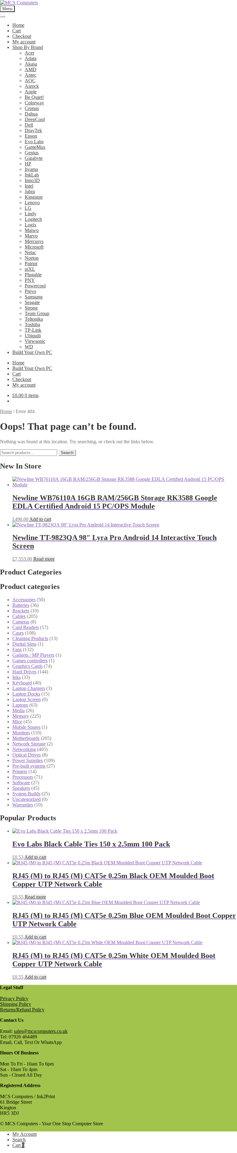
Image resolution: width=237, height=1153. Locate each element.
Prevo (30, 291)
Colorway (34, 102)
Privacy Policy (14, 998)
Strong (31, 308)
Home (18, 25)
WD (29, 346)
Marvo (31, 235)
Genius (32, 152)
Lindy (30, 213)
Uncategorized (26, 799)
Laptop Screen (26, 699)
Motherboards (26, 738)
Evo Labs (34, 141)
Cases (18, 632)
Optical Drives (26, 754)
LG (28, 208)
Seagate (32, 302)
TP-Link (33, 330)
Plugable (33, 274)
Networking (24, 749)
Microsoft (34, 247)
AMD (30, 69)
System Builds (26, 793)
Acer (29, 52)
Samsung (34, 296)
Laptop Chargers (28, 688)
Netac (30, 252)
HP (28, 163)
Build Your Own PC (32, 352)
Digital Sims (24, 644)
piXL (30, 269)
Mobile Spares (26, 727)
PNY (30, 280)
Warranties (22, 804)
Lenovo (32, 202)
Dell (29, 125)
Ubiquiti (33, 335)
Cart (16, 30)
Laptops (20, 705)
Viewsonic (35, 341)
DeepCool (35, 119)
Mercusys (34, 241)
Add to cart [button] (40, 519)
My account (23, 41)
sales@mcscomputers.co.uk (41, 1031)
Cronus (32, 108)
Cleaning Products (30, 638)
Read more (44, 559)
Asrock (32, 86)
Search (67, 452)
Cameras (20, 621)
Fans (17, 649)
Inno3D (32, 180)
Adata (30, 58)
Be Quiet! (34, 97)
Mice (17, 721)
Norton (32, 258)
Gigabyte (34, 158)
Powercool (35, 285)
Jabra (30, 191)
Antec (30, 75)
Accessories (23, 599)
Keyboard (22, 682)
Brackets (20, 610)
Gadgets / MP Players (33, 655)
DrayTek (33, 130)
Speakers (21, 788)
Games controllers (30, 660)
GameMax (35, 147)
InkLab (32, 174)
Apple (31, 91)
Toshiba (32, 324)
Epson (31, 136)
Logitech (33, 219)
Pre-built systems (28, 766)
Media (18, 710)
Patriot (31, 263)
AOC (30, 80)
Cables (19, 616)
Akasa (31, 64)
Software (21, 782)
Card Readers (25, 627)
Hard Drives (24, 671)
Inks (16, 677)
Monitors (21, 732)
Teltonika (34, 319)
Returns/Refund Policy (22, 1009)
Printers (19, 771)
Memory (20, 716)
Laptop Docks (26, 693)
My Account (24, 1134)
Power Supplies (27, 760)
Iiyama (31, 169)
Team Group (37, 313)
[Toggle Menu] (2, 16)
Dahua (31, 113)
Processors (22, 777)
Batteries (20, 605)
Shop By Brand (27, 47)
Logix (30, 224)
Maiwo (32, 230)
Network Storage (29, 743)
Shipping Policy (15, 1004)
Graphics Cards (27, 666)
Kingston (34, 197)
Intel (29, 186)
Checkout (21, 36)
